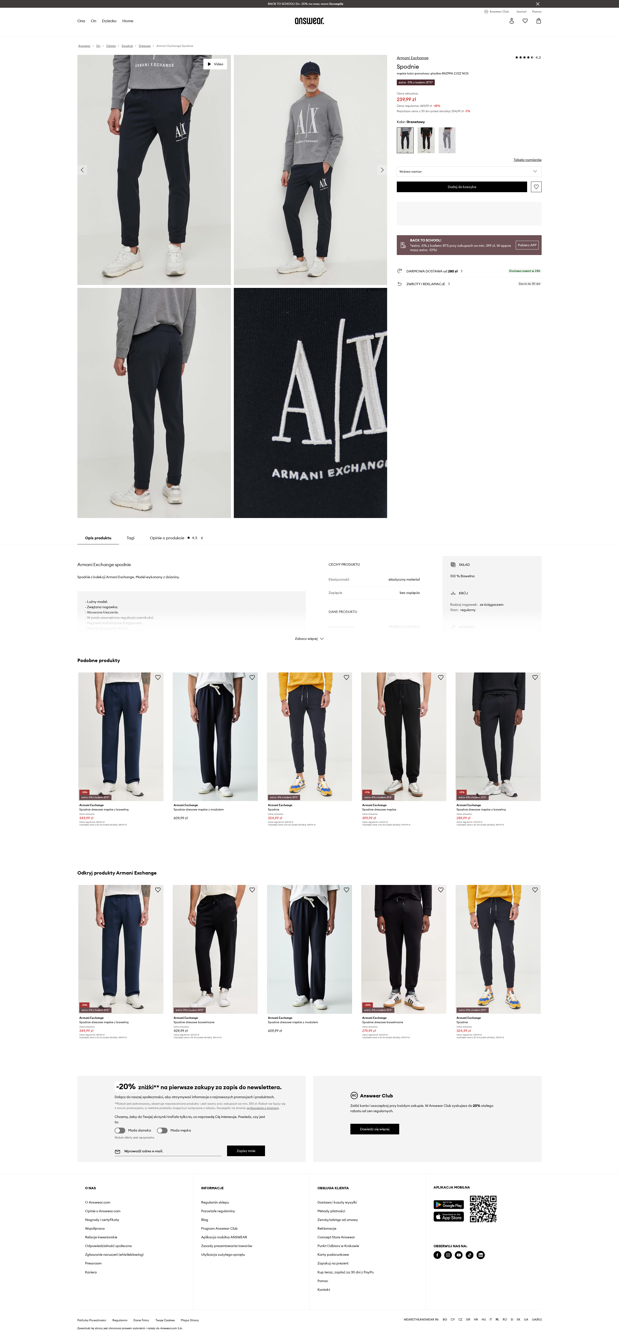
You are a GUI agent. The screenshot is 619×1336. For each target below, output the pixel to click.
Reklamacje (326, 1228)
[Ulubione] (525, 21)
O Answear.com (97, 1202)
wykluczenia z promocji (263, 1108)
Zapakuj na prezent (332, 1263)
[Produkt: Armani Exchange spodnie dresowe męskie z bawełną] (120, 736)
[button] (469, 171)
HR (476, 1319)
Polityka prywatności (91, 1320)
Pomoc (322, 1281)
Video (218, 64)
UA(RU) (537, 1319)
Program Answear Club (219, 1228)
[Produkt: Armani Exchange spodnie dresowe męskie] (403, 736)
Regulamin (119, 1320)
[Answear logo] (309, 20)
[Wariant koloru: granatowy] (405, 140)
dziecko (109, 20)
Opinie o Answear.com (102, 1211)
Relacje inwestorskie (101, 1237)
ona (81, 20)
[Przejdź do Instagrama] (448, 1255)
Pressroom (93, 1263)
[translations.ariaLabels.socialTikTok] (469, 1255)
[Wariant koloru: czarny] (426, 140)
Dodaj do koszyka (462, 187)
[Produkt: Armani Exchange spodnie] (309, 736)
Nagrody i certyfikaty (102, 1220)
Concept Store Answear (336, 1237)
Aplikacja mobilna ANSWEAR (224, 1237)
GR (468, 1319)
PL (497, 1319)
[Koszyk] (539, 21)
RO (505, 1319)
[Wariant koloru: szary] (447, 140)
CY (453, 1319)
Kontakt (323, 1289)
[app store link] (449, 1216)
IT (491, 1319)
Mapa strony (190, 1320)
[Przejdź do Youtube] (459, 1255)
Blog (204, 1220)
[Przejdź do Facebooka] (437, 1255)
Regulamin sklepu (215, 1202)
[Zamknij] (538, 4)
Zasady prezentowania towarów (226, 1246)
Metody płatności (331, 1211)
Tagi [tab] (130, 537)
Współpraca (95, 1228)
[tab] (176, 538)
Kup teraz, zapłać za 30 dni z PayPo (345, 1272)
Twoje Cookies (165, 1320)
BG (445, 1319)
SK (518, 1319)
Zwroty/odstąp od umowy (337, 1220)
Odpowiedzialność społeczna (108, 1246)
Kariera (91, 1272)
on (93, 20)
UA (526, 1319)
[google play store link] (449, 1204)
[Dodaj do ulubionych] (536, 187)
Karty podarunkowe (333, 1254)
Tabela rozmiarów (528, 160)
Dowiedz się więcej (375, 1129)
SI (512, 1319)
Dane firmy (141, 1320)
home (127, 20)
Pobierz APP (527, 245)
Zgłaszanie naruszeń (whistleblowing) (114, 1254)
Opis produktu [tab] (98, 537)
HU (484, 1319)
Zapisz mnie (246, 1151)
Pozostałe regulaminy (218, 1211)
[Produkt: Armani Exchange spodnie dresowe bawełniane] (215, 949)
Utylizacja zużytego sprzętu (223, 1254)
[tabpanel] (309, 593)
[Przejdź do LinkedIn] (481, 1255)
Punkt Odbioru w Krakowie (338, 1246)
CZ (460, 1319)
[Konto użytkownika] (512, 21)
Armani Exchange (412, 57)
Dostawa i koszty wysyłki (337, 1202)
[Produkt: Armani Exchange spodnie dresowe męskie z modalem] (215, 736)
